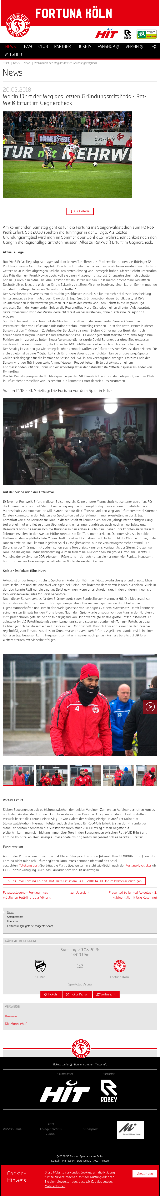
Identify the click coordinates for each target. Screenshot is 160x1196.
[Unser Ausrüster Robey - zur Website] (127, 36)
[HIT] (65, 1091)
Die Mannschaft (16, 1023)
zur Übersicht (79, 892)
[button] (80, 211)
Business (11, 1016)
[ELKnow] (100, 1130)
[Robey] (108, 1091)
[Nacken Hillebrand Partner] (60, 1130)
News (27, 63)
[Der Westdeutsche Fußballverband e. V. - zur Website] (146, 35)
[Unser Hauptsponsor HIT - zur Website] (107, 34)
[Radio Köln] (139, 1130)
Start (6, 63)
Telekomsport (29, 865)
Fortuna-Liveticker (138, 865)
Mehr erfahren (55, 1186)
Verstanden (145, 1173)
